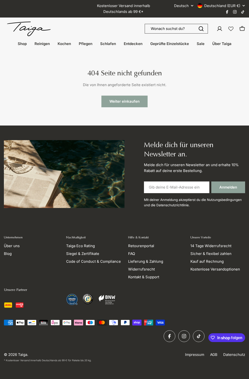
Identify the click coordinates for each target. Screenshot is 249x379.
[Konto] (219, 29)
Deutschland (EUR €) (222, 5)
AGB (213, 354)
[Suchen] (201, 29)
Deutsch (181, 6)
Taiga (22, 354)
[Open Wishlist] (230, 29)
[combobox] (176, 29)
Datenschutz (234, 354)
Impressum (194, 354)
